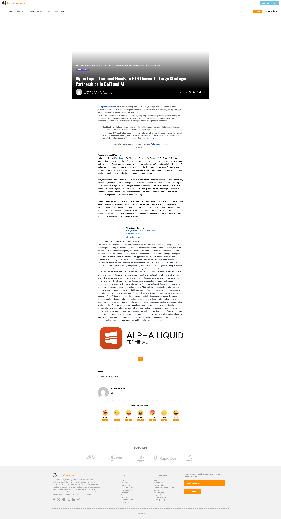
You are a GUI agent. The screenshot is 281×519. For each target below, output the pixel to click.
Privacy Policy (159, 500)
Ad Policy (157, 490)
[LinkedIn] (274, 11)
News (123, 475)
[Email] (193, 92)
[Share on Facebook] (186, 92)
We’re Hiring (159, 493)
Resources (125, 495)
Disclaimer (125, 502)
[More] (203, 92)
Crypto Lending (127, 490)
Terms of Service (160, 497)
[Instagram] (271, 11)
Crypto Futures (127, 488)
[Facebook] (264, 11)
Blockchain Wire (97, 65)
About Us (124, 493)
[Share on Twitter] (190, 92)
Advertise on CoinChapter (164, 488)
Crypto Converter (161, 495)
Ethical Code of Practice (163, 485)
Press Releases (86, 65)
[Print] (200, 92)
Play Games (158, 478)
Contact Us (158, 483)
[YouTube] (269, 11)
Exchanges (125, 485)
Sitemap (124, 497)
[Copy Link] (196, 92)
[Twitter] (266, 11)
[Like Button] (140, 359)
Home (77, 65)
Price (123, 480)
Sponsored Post (160, 475)
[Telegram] (276, 11)
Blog (123, 478)
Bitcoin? (124, 483)
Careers (157, 480)
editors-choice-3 (113, 376)
